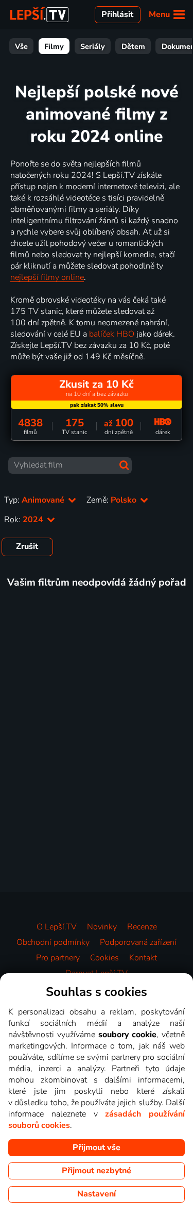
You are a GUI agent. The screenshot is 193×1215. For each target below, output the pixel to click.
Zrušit (27, 546)
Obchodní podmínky (53, 942)
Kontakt (143, 957)
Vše (21, 46)
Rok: (24, 519)
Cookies (104, 957)
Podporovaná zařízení (138, 942)
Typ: (35, 500)
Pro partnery (58, 957)
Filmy (54, 46)
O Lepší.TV (57, 927)
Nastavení (96, 1194)
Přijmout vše (96, 1147)
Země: (112, 500)
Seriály (92, 46)
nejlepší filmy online (47, 277)
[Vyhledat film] (124, 465)
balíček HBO (111, 334)
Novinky (102, 927)
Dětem (133, 46)
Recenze (142, 927)
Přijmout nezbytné (96, 1170)
